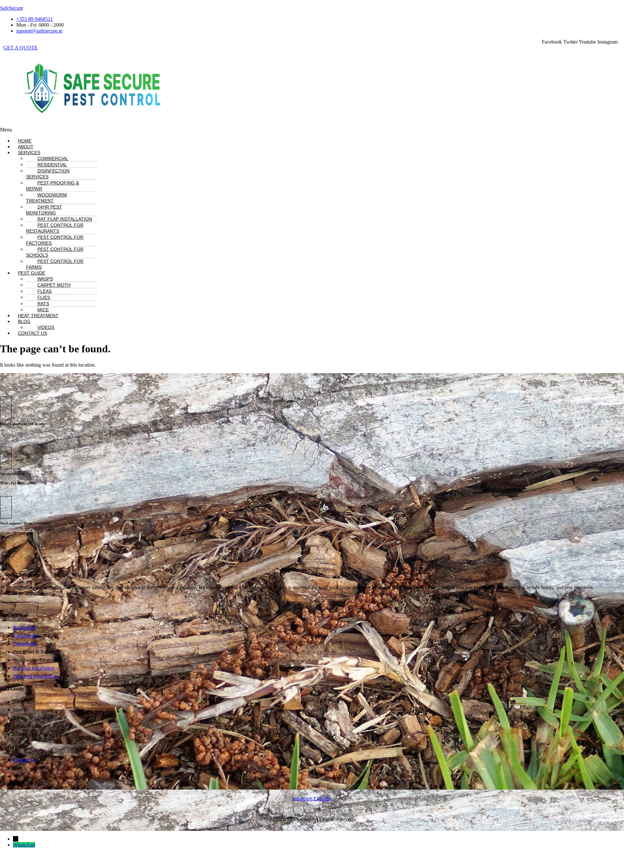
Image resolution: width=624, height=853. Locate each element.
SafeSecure (11, 8)
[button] (215, 130)
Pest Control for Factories (55, 240)
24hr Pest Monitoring (44, 209)
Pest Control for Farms (55, 264)
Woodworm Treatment (46, 197)
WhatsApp (24, 844)
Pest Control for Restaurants (55, 228)
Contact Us (32, 333)
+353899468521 (13, 430)
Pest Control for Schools (55, 252)
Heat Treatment (38, 315)
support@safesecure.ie (17, 530)
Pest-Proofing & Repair (52, 185)
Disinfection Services (48, 173)
